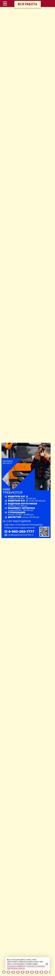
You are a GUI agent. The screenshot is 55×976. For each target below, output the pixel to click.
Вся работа (27, 4)
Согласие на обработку (16, 966)
